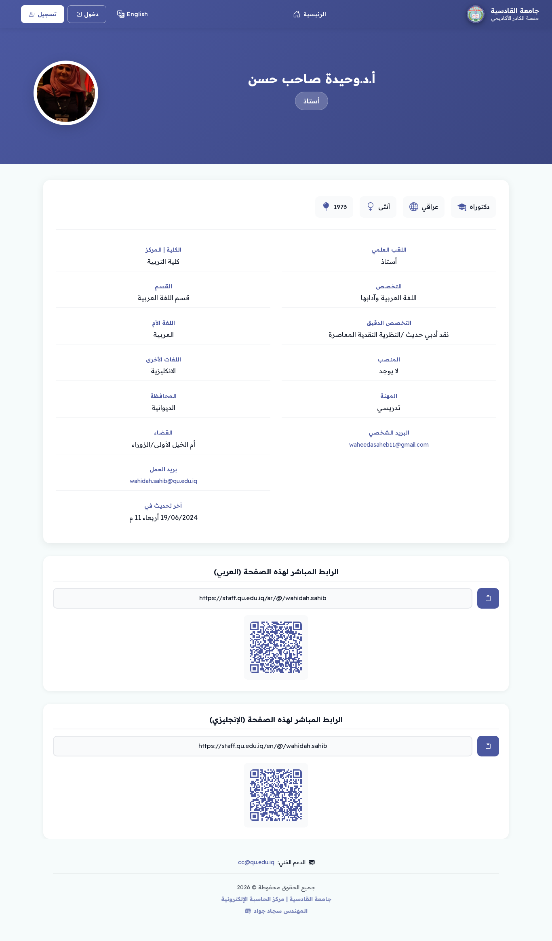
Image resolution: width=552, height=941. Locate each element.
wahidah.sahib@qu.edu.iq (163, 481)
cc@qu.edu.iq (256, 862)
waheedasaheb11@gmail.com (389, 444)
